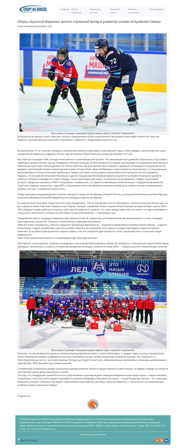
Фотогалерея (156, 9)
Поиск (103, 434)
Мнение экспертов (133, 11)
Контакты (85, 434)
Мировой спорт (115, 11)
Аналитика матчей (95, 11)
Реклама (94, 434)
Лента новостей (76, 11)
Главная (65, 9)
